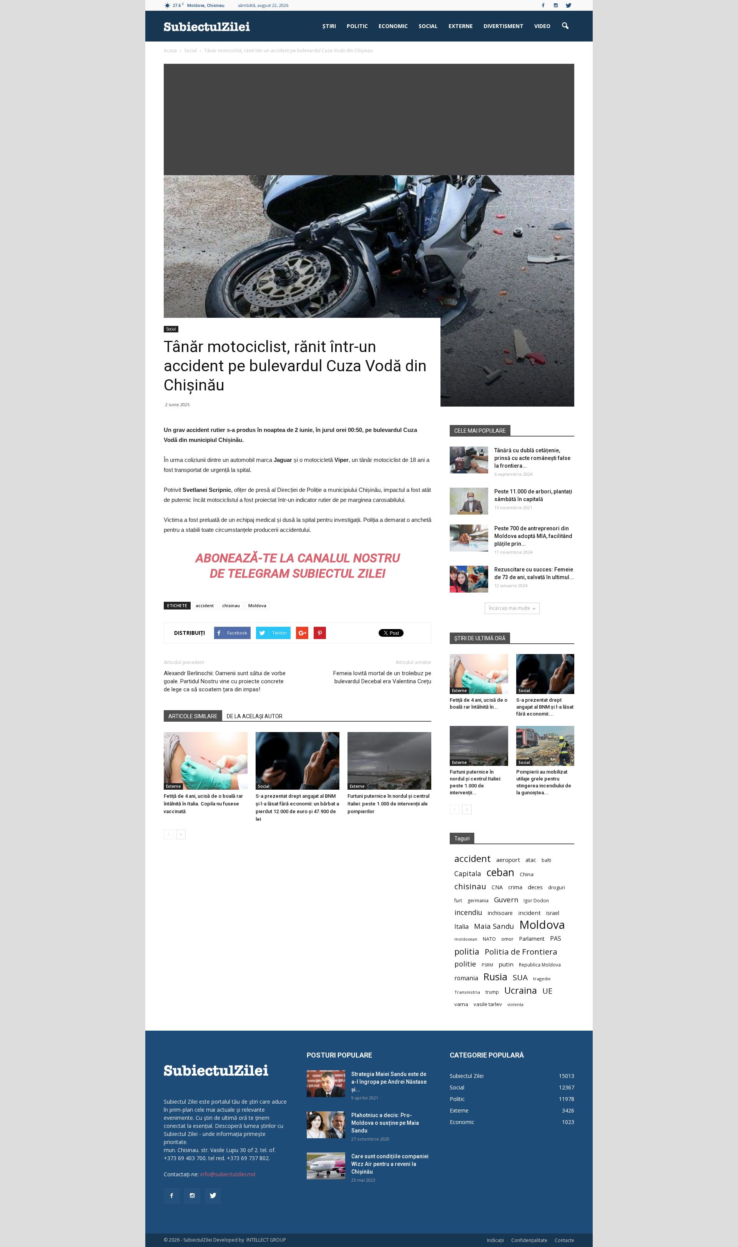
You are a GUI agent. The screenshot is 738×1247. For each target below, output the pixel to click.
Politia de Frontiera (521, 952)
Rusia (495, 977)
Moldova (257, 605)
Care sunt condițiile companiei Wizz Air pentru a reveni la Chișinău (390, 1164)
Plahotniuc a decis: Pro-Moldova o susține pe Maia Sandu (385, 1123)
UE (547, 991)
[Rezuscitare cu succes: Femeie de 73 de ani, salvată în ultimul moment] (469, 579)
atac (530, 859)
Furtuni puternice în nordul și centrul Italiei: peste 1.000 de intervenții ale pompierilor (388, 803)
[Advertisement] (369, 117)
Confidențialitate (529, 1240)
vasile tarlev (488, 1004)
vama (461, 1004)
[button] (565, 26)
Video (542, 26)
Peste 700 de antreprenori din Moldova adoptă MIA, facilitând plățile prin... (533, 536)
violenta (515, 1004)
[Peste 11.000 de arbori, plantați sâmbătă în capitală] (469, 501)
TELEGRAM (258, 573)
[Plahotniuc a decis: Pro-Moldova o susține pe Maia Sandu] (326, 1124)
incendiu (468, 912)
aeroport (508, 859)
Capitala (467, 874)
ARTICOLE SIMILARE (193, 716)
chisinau (231, 605)
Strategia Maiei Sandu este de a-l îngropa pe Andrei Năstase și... (389, 1082)
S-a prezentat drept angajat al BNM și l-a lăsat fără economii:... (544, 707)
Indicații (495, 1240)
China (527, 874)
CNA (497, 887)
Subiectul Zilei (467, 1075)
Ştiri (329, 26)
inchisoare (500, 913)
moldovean (465, 939)
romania (466, 978)
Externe (461, 26)
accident (205, 605)
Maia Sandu (494, 926)
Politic (357, 26)
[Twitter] (568, 5)
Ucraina (520, 990)
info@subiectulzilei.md (227, 1174)
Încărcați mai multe (509, 608)
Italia (461, 927)
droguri (556, 887)
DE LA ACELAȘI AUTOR (255, 716)
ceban (500, 872)
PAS (555, 939)
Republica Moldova (540, 964)
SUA (520, 977)
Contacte (564, 1240)
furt (458, 900)
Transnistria (467, 992)
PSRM (487, 965)
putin (506, 964)
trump (492, 992)
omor (507, 939)
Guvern (506, 899)
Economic (393, 26)
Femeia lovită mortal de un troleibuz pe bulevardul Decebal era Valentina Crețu (382, 677)
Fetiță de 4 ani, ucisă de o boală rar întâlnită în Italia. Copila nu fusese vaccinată (203, 803)
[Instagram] (556, 5)
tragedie (542, 978)
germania (478, 900)
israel (552, 913)
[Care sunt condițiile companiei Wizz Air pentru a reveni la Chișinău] (326, 1165)
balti (546, 860)
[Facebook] (543, 5)
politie (465, 964)
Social (428, 26)
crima (515, 887)
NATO (489, 939)
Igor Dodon (536, 900)
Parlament (532, 938)
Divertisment (504, 26)
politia (466, 951)
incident (529, 913)
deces (535, 887)
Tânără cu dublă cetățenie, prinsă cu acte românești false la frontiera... (532, 458)
